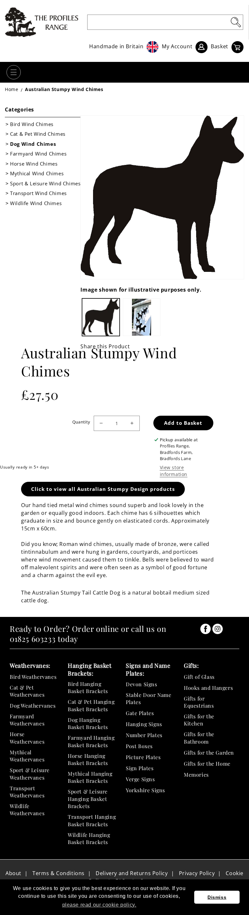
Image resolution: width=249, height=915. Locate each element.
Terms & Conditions (58, 873)
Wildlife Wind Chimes (36, 203)
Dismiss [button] (217, 897)
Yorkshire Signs (145, 790)
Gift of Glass (199, 676)
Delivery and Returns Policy (132, 873)
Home (11, 89)
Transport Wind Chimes (38, 193)
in (205, 629)
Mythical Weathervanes (27, 756)
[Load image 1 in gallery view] (101, 317)
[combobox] (165, 22)
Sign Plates (140, 768)
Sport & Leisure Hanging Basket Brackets (88, 798)
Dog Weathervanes (33, 705)
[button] (13, 72)
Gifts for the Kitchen (199, 720)
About (13, 873)
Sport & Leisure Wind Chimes (45, 183)
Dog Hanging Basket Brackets (88, 723)
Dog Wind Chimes (33, 144)
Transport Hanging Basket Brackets (92, 820)
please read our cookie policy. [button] (99, 905)
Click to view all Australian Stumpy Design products (103, 489)
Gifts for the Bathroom (199, 738)
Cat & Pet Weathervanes (27, 691)
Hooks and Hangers (208, 687)
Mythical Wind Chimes (37, 173)
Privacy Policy (197, 873)
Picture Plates (143, 757)
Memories (196, 774)
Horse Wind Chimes (33, 163)
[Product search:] (236, 22)
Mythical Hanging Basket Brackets (90, 777)
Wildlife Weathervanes (27, 810)
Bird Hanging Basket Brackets (88, 687)
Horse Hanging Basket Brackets (88, 759)
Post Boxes (139, 746)
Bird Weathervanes (33, 676)
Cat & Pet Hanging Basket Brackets (91, 705)
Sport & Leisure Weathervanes (30, 774)
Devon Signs (141, 684)
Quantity (81, 422)
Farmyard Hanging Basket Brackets (91, 741)
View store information (174, 470)
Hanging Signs (144, 724)
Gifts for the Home (207, 763)
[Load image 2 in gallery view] (141, 317)
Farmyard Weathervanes (27, 720)
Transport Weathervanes (27, 792)
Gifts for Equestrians (199, 702)
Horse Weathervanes (27, 738)
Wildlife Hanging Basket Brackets (89, 838)
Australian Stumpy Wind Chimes (64, 89)
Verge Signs (140, 779)
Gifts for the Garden (209, 752)
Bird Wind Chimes (31, 124)
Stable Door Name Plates (149, 698)
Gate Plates (140, 713)
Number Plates (144, 735)
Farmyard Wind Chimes (38, 153)
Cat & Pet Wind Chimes (37, 134)
